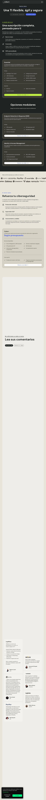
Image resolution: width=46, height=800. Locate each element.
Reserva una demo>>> (23, 265)
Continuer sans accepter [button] (7, 795)
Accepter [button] (17, 795)
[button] (42, 2)
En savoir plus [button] (5, 792)
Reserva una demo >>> (23, 94)
